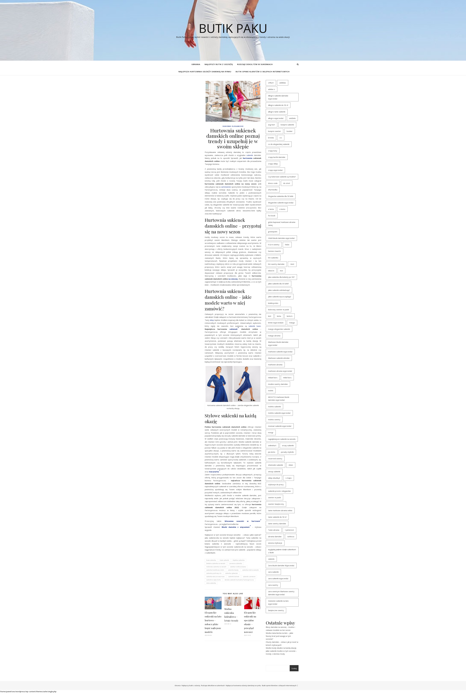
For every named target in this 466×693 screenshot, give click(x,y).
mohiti (270, 390)
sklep (212, 320)
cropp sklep (273, 163)
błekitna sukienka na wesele (215, 563)
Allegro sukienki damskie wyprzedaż (278, 97)
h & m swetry (273, 244)
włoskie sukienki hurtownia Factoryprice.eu (239, 580)
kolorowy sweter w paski (278, 309)
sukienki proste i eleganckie (279, 491)
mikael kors (272, 377)
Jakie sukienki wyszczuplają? (279, 296)
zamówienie (226, 187)
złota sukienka (211, 583)
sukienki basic (255, 326)
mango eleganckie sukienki (279, 329)
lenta (279, 316)
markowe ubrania (275, 364)
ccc (280, 137)
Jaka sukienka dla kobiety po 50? (281, 277)
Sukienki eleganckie (233, 126)
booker (290, 131)
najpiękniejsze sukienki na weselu (281, 439)
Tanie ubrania (273, 530)
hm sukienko (273, 257)
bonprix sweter (274, 131)
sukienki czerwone (249, 577)
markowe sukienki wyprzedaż (280, 351)
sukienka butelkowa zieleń (215, 570)
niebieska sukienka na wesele (216, 567)
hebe (287, 244)
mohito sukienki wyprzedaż (279, 413)
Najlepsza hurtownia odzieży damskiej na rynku (205, 71)
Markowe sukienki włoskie (279, 358)
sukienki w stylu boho (213, 580)
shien (291, 465)
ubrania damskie (275, 536)
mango (292, 322)
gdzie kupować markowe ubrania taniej (281, 223)
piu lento (271, 452)
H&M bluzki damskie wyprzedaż (281, 238)
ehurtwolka (272, 189)
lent (269, 316)
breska (271, 137)
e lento (282, 209)
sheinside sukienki (275, 465)
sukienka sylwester (231, 573)
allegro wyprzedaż (275, 118)
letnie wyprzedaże (275, 322)
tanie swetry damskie (277, 523)
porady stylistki (287, 452)
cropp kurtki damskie (276, 157)
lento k (289, 316)
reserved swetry (275, 458)
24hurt (271, 82)
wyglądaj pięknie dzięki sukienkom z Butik (282, 551)
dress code (273, 183)
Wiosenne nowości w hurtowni (242, 521)
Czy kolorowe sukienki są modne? (282, 176)
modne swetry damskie (278, 384)
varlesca (290, 536)
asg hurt (271, 124)
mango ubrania (274, 335)
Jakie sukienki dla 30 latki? (278, 283)
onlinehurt (272, 445)
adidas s (271, 89)
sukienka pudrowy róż (213, 573)
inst (281, 270)
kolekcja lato (273, 303)
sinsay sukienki (274, 471)
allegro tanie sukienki (276, 111)
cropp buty (272, 150)
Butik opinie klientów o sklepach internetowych (263, 71)
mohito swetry (274, 419)
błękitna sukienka (239, 560)
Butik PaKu (233, 28)
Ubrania (195, 64)
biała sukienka (211, 560)
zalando (271, 559)
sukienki (249, 155)
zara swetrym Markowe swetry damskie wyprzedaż (281, 593)
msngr (270, 432)
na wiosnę (232, 279)
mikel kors (287, 377)
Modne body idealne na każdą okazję (281, 648)
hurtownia (247, 158)
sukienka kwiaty (233, 570)
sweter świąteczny (276, 504)
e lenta (271, 209)
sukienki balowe (233, 577)
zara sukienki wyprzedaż (278, 578)
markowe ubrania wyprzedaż (280, 371)
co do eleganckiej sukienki (278, 144)
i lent (292, 264)
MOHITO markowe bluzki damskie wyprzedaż (278, 398)
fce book (271, 215)
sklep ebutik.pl (274, 478)
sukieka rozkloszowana (238, 567)
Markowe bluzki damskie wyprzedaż (278, 343)
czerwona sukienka (235, 563)
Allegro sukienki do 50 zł (278, 105)
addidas (282, 82)
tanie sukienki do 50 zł (277, 517)
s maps (289, 478)
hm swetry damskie (276, 264)
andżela (292, 118)
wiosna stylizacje (275, 543)
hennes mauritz (274, 251)
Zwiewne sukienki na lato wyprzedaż (278, 602)
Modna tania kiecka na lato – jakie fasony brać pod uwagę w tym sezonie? (279, 636)
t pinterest (289, 530)
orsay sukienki (288, 445)
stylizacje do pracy (276, 484)
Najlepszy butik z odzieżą (219, 64)
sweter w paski (274, 497)
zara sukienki (273, 572)
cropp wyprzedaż (275, 170)
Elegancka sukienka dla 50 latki (280, 196)
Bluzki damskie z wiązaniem (236, 527)
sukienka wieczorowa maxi (215, 577)
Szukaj (294, 668)
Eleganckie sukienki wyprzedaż (280, 202)
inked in (271, 270)
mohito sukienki (274, 406)
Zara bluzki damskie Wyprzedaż (281, 565)
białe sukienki (224, 560)
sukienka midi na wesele (250, 570)
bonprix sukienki (287, 124)
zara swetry (273, 585)
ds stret (286, 183)
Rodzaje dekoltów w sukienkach (255, 64)
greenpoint (272, 231)
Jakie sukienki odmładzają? (279, 290)
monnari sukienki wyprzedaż (279, 426)
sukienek (233, 329)
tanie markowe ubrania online (280, 510)
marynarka (214, 471)
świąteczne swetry (276, 610)
